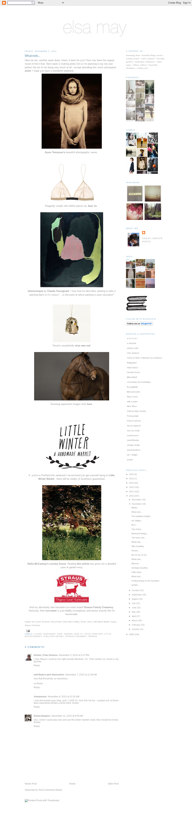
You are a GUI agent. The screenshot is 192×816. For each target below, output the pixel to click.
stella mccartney (53, 636)
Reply (37, 665)
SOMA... (135, 585)
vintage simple (133, 445)
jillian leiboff (132, 377)
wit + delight (132, 455)
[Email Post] (28, 631)
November (137, 504)
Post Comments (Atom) (50, 790)
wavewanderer (133, 450)
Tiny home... (137, 529)
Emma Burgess (42, 716)
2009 (131, 634)
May (134, 612)
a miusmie (131, 343)
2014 (131, 478)
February (136, 625)
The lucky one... (138, 538)
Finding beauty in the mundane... (146, 581)
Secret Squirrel (133, 426)
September (137, 594)
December (137, 499)
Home (72, 783)
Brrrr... (134, 525)
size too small (133, 430)
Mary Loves (132, 397)
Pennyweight (133, 416)
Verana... (135, 550)
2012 (131, 487)
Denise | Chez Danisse (46, 655)
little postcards (133, 392)
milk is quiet (132, 401)
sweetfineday (133, 440)
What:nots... (32, 55)
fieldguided (131, 363)
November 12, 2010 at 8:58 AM (67, 716)
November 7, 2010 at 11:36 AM (81, 674)
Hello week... (137, 572)
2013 (131, 483)
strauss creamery (76, 636)
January (136, 629)
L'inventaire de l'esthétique (139, 382)
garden (68, 634)
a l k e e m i (132, 338)
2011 (131, 491)
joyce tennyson (93, 634)
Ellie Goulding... (138, 546)
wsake (130, 460)
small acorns (133, 435)
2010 (131, 496)
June (134, 607)
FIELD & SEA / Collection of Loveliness (144, 358)
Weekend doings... (139, 533)
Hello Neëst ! (133, 367)
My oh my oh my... (139, 555)
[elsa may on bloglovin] (139, 325)
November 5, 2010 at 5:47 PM (74, 655)
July (134, 603)
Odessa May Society (136, 411)
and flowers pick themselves (49, 674)
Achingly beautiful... (140, 568)
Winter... (135, 508)
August (135, 599)
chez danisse (133, 353)
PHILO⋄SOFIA (134, 421)
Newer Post (31, 783)
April (134, 616)
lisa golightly (132, 387)
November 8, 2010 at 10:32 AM (63, 696)
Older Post (113, 783)
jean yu (78, 634)
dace (60, 634)
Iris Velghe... (136, 520)
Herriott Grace (133, 372)
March (135, 620)
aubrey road (132, 348)
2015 (131, 474)
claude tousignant (45, 634)
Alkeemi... (135, 563)
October (136, 590)
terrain (92, 636)
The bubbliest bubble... (141, 516)
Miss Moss (132, 406)
